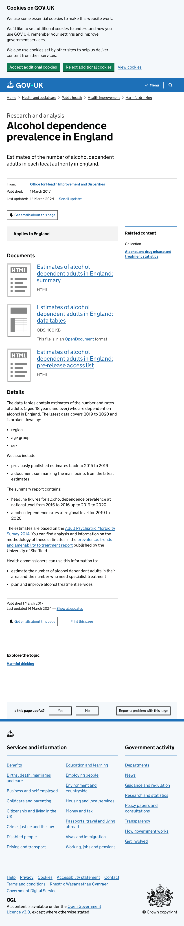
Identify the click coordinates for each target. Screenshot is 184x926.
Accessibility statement (78, 877)
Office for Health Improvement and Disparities (67, 184)
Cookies (45, 877)
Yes (65, 710)
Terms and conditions (26, 884)
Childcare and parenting (29, 800)
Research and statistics (146, 795)
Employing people (82, 775)
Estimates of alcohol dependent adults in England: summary (75, 273)
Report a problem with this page (143, 710)
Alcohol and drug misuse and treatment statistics (148, 254)
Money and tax (79, 811)
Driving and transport (26, 846)
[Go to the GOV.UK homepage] (25, 85)
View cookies (130, 67)
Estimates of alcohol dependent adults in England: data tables (75, 313)
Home (11, 97)
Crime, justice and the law (30, 826)
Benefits (14, 765)
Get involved (136, 841)
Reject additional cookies (89, 67)
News (130, 775)
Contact (111, 877)
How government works (147, 831)
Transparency (137, 821)
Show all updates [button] (70, 608)
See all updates (70, 199)
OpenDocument (79, 339)
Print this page (81, 621)
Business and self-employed (32, 790)
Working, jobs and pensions (91, 846)
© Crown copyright (159, 912)
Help (11, 877)
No (92, 710)
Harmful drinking (139, 97)
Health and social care (39, 97)
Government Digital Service (32, 890)
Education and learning (87, 765)
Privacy (26, 877)
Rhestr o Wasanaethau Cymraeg (79, 884)
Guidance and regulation (147, 785)
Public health (72, 97)
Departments (137, 765)
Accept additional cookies (33, 67)
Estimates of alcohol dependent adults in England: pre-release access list (75, 358)
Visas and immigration (86, 836)
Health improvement (104, 97)
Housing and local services (90, 800)
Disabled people (22, 836)
